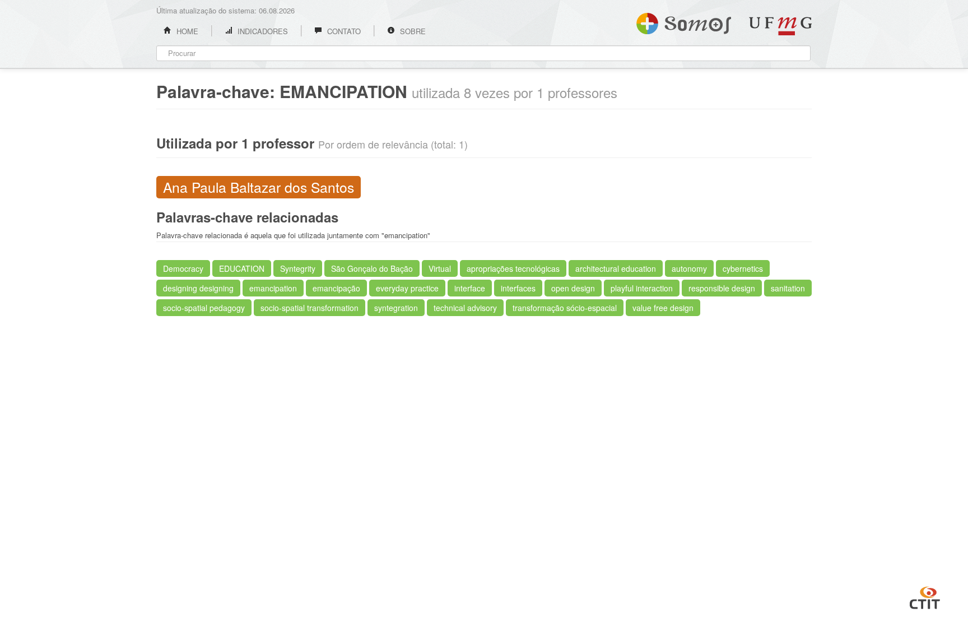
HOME (186, 31)
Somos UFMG (683, 21)
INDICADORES (261, 31)
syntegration (396, 307)
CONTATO (343, 31)
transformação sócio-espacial (565, 307)
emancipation (273, 288)
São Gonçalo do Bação (372, 268)
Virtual (440, 268)
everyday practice (407, 288)
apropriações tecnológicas (513, 268)
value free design (663, 307)
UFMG (780, 26)
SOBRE (412, 31)
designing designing (198, 288)
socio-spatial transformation (309, 307)
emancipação (336, 288)
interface (469, 288)
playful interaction (642, 288)
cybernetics (743, 268)
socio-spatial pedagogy (204, 307)
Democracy (183, 268)
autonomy (689, 268)
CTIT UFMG (925, 596)
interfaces (518, 288)
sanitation (788, 288)
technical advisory (465, 307)
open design (573, 288)
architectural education (615, 268)
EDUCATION (241, 268)
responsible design (721, 288)
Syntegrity (297, 268)
